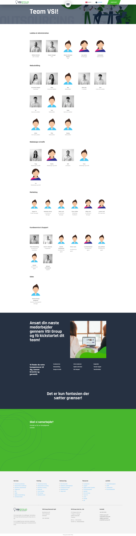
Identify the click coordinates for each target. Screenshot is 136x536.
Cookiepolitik (109, 487)
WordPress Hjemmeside (20, 487)
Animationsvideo (19, 496)
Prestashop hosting (42, 484)
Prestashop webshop (20, 484)
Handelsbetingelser (111, 484)
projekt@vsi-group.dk (105, 520)
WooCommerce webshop (20, 485)
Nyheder (85, 491)
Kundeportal (86, 484)
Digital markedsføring (20, 495)
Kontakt (113, 2)
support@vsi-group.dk (105, 516)
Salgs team (63, 491)
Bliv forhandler (64, 484)
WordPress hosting (42, 487)
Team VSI (85, 495)
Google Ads (17, 489)
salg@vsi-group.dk (104, 518)
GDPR (107, 485)
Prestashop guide (87, 489)
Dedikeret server (41, 495)
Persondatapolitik (110, 489)
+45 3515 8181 (103, 512)
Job (84, 500)
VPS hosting (40, 493)
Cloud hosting (41, 491)
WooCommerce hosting (43, 485)
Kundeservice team (65, 487)
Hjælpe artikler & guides (89, 487)
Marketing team (64, 489)
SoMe (16, 493)
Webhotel (40, 489)
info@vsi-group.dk (104, 515)
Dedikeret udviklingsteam (66, 485)
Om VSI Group (86, 493)
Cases (84, 496)
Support (85, 485)
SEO (16, 491)
